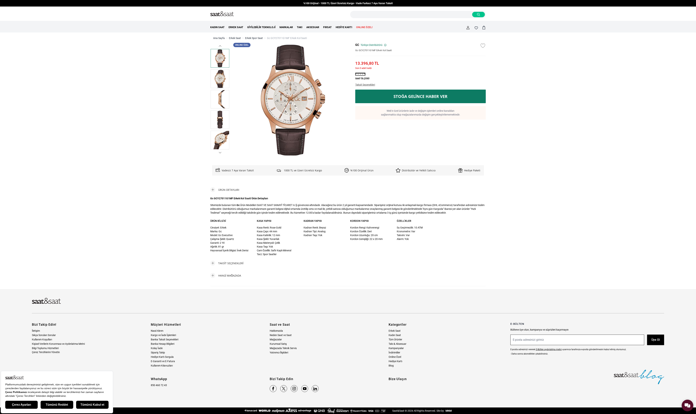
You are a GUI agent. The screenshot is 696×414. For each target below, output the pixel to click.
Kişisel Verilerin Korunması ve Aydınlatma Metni (58, 343)
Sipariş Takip (158, 352)
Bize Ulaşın (398, 379)
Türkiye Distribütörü (371, 45)
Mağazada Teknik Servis (283, 348)
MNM (448, 410)
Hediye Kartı (395, 361)
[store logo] (222, 14)
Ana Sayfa (219, 38)
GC (357, 45)
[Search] (478, 14)
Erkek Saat (235, 38)
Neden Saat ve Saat (281, 335)
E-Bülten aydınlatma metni (549, 349)
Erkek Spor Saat (254, 38)
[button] (220, 46)
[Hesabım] (468, 27)
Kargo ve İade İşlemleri (163, 335)
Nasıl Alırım (157, 330)
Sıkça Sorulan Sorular (44, 335)
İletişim (36, 330)
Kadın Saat (395, 335)
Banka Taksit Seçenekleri (164, 339)
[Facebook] (273, 388)
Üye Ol (655, 339)
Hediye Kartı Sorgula (162, 356)
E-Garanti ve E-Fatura (163, 361)
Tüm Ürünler (395, 339)
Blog (391, 365)
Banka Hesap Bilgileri (162, 343)
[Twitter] (283, 388)
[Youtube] (304, 388)
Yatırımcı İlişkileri (279, 352)
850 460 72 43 (159, 385)
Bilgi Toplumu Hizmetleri (45, 348)
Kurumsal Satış (278, 343)
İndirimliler (394, 352)
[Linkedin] (315, 388)
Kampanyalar (396, 348)
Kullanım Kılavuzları (162, 365)
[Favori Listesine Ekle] (483, 46)
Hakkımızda (276, 330)
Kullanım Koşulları (42, 339)
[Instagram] (294, 388)
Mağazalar (276, 339)
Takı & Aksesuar (397, 343)
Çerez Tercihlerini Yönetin (46, 352)
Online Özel (395, 356)
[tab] (224, 189)
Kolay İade (157, 348)
